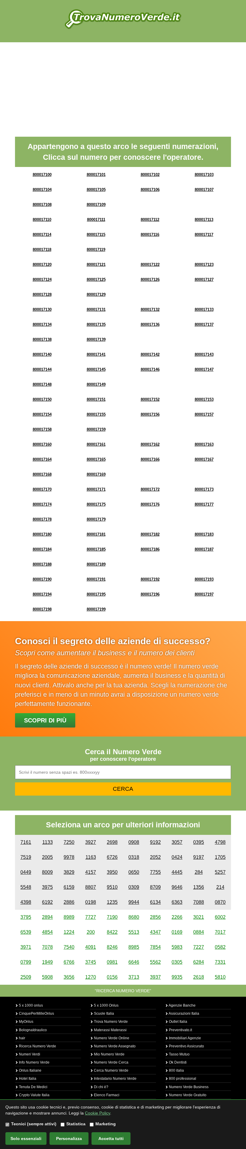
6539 (25, 932)
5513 (133, 932)
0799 (25, 962)
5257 (220, 872)
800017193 (204, 579)
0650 (133, 872)
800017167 (204, 459)
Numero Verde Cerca (110, 1062)
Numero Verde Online (111, 1038)
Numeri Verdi (29, 1054)
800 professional (182, 1078)
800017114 (42, 234)
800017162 (150, 444)
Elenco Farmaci (106, 1095)
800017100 (42, 174)
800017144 (42, 369)
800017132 (150, 309)
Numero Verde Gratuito (187, 1095)
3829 (69, 872)
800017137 (204, 324)
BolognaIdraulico (32, 1030)
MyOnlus (25, 1022)
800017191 (96, 579)
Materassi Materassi (110, 1030)
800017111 (96, 219)
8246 (112, 947)
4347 (155, 932)
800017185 (96, 549)
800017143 (204, 354)
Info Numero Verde (34, 1062)
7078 (47, 947)
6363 (177, 902)
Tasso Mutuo (179, 1054)
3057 (177, 842)
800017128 (42, 294)
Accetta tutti (111, 1138)
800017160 (42, 444)
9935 (177, 977)
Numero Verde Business (188, 1087)
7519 (25, 857)
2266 (177, 917)
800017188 (42, 564)
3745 (90, 962)
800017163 (204, 444)
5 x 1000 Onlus (105, 1005)
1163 (91, 857)
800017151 (96, 399)
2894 (47, 917)
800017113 (204, 219)
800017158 (42, 429)
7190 (112, 917)
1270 (90, 977)
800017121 (96, 264)
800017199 (96, 609)
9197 (198, 857)
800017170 (42, 489)
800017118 (42, 249)
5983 (177, 947)
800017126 (150, 279)
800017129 (96, 294)
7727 (90, 917)
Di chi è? (100, 1087)
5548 (25, 887)
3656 (69, 977)
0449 (25, 872)
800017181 (96, 534)
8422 (112, 932)
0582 (220, 947)
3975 (47, 887)
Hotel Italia (27, 1078)
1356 (198, 887)
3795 (25, 917)
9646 (177, 887)
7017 (220, 932)
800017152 (150, 399)
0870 (220, 902)
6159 (69, 887)
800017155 (96, 414)
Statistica (76, 1123)
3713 (133, 977)
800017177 (204, 504)
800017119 (96, 249)
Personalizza (69, 1138)
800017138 (42, 339)
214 (220, 887)
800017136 (150, 324)
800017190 (42, 579)
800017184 (42, 549)
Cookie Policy (97, 1113)
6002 (220, 917)
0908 (133, 842)
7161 (25, 842)
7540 (69, 947)
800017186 (150, 549)
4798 (220, 842)
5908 (47, 977)
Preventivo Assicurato (186, 1046)
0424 (177, 857)
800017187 (204, 549)
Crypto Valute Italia (34, 1095)
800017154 (42, 414)
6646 (133, 962)
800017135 (96, 324)
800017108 (42, 204)
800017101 (96, 174)
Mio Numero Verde (108, 1054)
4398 (25, 902)
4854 (47, 932)
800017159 (96, 429)
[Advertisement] (123, 87)
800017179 (96, 519)
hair (21, 1038)
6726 (112, 857)
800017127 (204, 279)
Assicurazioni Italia (183, 1013)
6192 (47, 902)
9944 (133, 902)
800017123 (204, 264)
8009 (47, 872)
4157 (90, 872)
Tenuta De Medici (32, 1087)
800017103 (204, 174)
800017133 (204, 309)
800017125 (96, 279)
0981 (112, 962)
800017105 (96, 189)
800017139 (96, 339)
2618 (198, 977)
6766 (69, 962)
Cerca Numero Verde (110, 1070)
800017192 (150, 579)
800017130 (42, 309)
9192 (155, 842)
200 (91, 932)
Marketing (105, 1123)
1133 (47, 842)
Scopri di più (45, 720)
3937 (155, 977)
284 (199, 872)
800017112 (150, 219)
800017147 (204, 369)
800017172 (150, 489)
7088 (198, 902)
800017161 (96, 444)
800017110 (42, 219)
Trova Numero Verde (110, 1022)
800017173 (204, 489)
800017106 (150, 189)
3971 (25, 947)
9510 (112, 887)
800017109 (96, 204)
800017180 (42, 534)
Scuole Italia (103, 1013)
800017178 (42, 519)
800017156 (150, 414)
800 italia (176, 1070)
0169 (177, 932)
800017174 (42, 504)
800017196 (150, 594)
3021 (198, 917)
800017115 (96, 234)
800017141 (96, 354)
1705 (220, 857)
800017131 (96, 309)
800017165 (96, 459)
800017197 (204, 594)
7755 (155, 872)
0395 (198, 842)
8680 (133, 917)
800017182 (150, 534)
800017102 (150, 174)
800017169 (96, 474)
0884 (198, 932)
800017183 (204, 534)
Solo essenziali (25, 1138)
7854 (155, 947)
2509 (25, 977)
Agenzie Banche (182, 1005)
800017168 (42, 474)
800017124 (42, 279)
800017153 (204, 399)
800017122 (150, 264)
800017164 (42, 459)
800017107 (204, 189)
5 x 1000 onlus (30, 1005)
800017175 (96, 504)
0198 (90, 902)
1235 (112, 902)
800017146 (150, 369)
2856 (155, 917)
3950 (112, 872)
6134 (155, 902)
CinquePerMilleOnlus (36, 1013)
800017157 (204, 414)
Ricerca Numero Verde (37, 1046)
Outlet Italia (177, 1022)
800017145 (96, 369)
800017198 (42, 609)
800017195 (96, 594)
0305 (177, 962)
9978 (69, 857)
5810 (220, 977)
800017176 (150, 504)
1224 (69, 932)
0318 (133, 857)
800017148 (42, 384)
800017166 (150, 459)
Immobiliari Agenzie (184, 1038)
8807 (90, 887)
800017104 (42, 189)
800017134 (42, 324)
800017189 (96, 564)
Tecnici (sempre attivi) (33, 1123)
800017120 (42, 264)
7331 (220, 962)
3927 (90, 842)
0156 (112, 977)
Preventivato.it (180, 1030)
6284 (198, 962)
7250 (69, 842)
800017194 (42, 594)
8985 (133, 947)
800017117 (204, 234)
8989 (69, 917)
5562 (155, 962)
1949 (47, 962)
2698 (112, 842)
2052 (155, 857)
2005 (47, 857)
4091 (90, 947)
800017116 (150, 234)
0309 (133, 887)
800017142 (150, 354)
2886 (69, 902)
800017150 (42, 399)
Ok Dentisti (177, 1062)
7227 (198, 947)
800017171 (96, 489)
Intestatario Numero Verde (114, 1078)
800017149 (96, 384)
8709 (155, 887)
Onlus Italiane (29, 1070)
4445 (177, 872)
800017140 (42, 354)
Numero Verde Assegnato (114, 1046)
